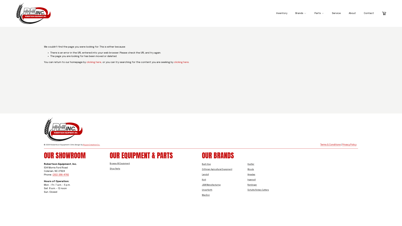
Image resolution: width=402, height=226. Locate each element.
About (352, 13)
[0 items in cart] (384, 13)
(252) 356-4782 (60, 175)
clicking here (94, 62)
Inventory (281, 13)
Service (336, 13)
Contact (369, 13)
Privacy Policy (349, 145)
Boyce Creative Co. (83, 145)
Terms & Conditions (330, 145)
